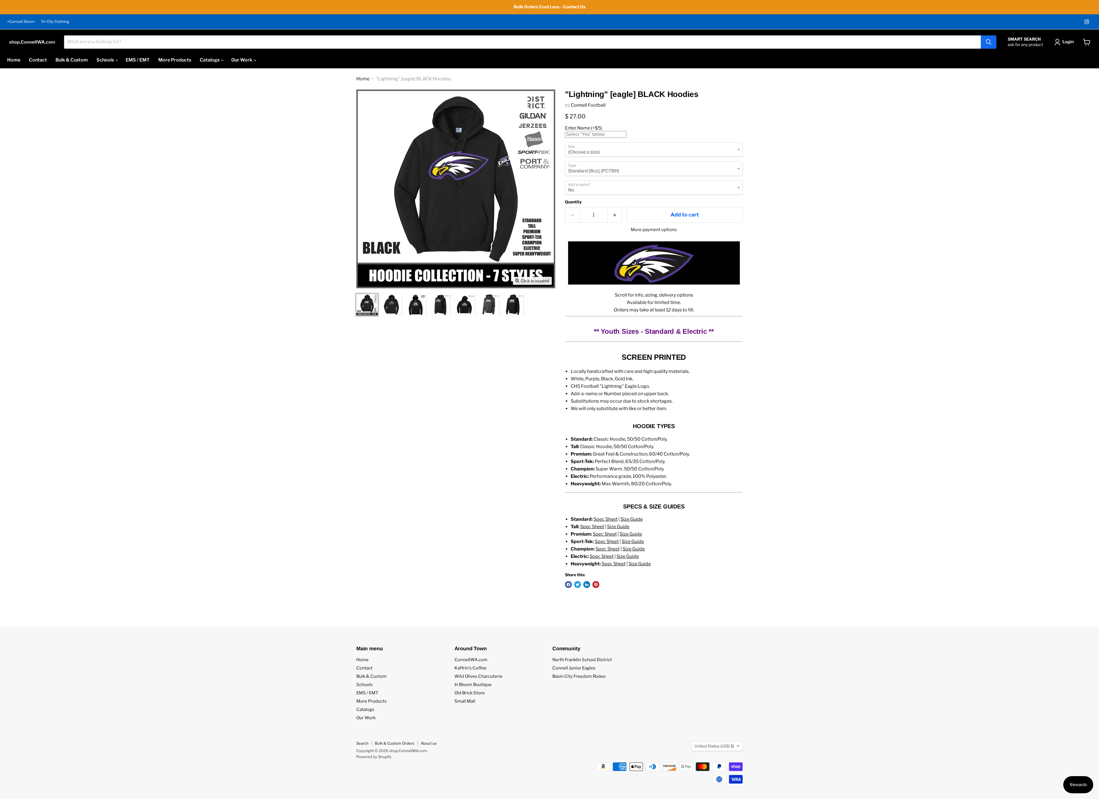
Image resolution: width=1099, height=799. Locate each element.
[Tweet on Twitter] (577, 584)
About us (429, 743)
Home (13, 60)
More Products (174, 60)
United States (714, 746)
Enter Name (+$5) (583, 128)
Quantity (573, 202)
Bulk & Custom (72, 60)
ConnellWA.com (470, 659)
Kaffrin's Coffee (470, 668)
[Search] (988, 42)
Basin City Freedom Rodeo (579, 676)
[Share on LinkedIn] (586, 584)
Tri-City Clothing (55, 21)
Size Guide (631, 519)
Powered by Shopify (374, 756)
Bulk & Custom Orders (394, 743)
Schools (105, 60)
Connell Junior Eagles (574, 668)
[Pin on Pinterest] (595, 584)
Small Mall (464, 701)
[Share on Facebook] (568, 584)
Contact (38, 60)
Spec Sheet (606, 519)
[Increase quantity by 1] (615, 215)
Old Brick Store (469, 692)
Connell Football (588, 105)
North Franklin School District (582, 659)
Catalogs (210, 60)
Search (362, 743)
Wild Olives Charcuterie (478, 676)
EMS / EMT (138, 60)
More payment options (654, 229)
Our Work (242, 60)
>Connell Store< (21, 21)
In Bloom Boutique (473, 684)
